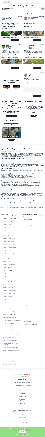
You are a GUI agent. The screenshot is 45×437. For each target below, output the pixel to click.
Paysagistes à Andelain (7, 276)
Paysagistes (12, 145)
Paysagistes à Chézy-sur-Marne (8, 221)
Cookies (22, 414)
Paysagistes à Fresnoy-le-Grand (9, 281)
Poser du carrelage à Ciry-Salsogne (9, 317)
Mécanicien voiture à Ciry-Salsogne (9, 353)
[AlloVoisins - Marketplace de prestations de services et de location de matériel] (6, 2)
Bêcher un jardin (27, 307)
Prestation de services (22, 417)
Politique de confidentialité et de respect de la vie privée (22, 410)
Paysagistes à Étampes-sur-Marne (9, 238)
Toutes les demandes (22, 394)
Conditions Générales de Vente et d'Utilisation (22, 408)
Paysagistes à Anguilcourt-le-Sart (9, 227)
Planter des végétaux (27, 321)
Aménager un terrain (27, 315)
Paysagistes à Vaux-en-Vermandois (9, 279)
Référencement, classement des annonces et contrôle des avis (22, 411)
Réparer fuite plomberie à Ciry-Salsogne (10, 340)
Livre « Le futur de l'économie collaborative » (22, 397)
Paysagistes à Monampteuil (8, 273)
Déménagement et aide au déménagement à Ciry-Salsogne (11, 344)
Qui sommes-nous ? (22, 390)
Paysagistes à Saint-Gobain (8, 287)
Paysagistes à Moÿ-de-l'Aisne (8, 299)
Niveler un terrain (27, 310)
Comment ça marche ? (22, 392)
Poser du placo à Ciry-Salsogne (8, 337)
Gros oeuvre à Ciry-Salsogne (8, 329)
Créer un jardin (26, 313)
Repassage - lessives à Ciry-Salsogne (10, 364)
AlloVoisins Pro (22, 393)
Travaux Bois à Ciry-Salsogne (8, 331)
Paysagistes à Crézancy (7, 230)
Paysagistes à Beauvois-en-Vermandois (10, 235)
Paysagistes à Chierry (7, 284)
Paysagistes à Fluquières (7, 270)
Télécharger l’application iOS (22, 422)
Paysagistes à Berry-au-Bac (8, 302)
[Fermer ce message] (43, 429)
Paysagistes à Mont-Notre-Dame (9, 241)
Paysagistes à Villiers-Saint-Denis (9, 255)
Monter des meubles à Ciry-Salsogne (10, 311)
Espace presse (22, 400)
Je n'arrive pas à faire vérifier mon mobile (22, 381)
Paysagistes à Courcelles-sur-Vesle (9, 218)
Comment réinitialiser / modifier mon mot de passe (22, 385)
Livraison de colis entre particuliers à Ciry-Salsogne (12, 358)
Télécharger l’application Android (22, 424)
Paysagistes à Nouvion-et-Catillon (9, 293)
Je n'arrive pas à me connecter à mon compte (22, 382)
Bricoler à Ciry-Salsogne (7, 308)
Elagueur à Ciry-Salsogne (28, 225)
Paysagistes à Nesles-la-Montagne (9, 247)
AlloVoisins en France (22, 399)
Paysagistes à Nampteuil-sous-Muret (10, 290)
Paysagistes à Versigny (7, 232)
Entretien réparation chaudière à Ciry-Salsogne (11, 320)
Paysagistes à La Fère (7, 261)
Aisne (16, 145)
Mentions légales (22, 413)
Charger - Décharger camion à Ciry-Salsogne (11, 347)
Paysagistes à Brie (6, 258)
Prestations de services (6, 145)
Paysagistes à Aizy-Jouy (7, 267)
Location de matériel (22, 416)
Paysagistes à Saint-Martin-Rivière (9, 244)
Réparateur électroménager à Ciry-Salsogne (11, 350)
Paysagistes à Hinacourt (7, 224)
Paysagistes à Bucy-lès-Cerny (8, 253)
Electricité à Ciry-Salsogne (8, 326)
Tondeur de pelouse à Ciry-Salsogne (30, 222)
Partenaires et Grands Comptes (23, 402)
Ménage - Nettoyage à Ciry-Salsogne (10, 361)
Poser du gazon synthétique (29, 318)
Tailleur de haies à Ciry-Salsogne (29, 227)
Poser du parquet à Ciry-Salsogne (9, 314)
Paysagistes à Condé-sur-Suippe (9, 264)
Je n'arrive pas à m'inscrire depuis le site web (22, 384)
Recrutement (22, 403)
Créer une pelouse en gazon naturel (30, 324)
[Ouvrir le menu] (42, 1)
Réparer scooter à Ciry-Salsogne (9, 356)
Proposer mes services (22, 396)
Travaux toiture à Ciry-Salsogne (8, 323)
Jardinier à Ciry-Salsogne (28, 219)
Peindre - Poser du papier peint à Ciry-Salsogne (11, 334)
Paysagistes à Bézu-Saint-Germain (9, 250)
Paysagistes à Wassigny (7, 296)
